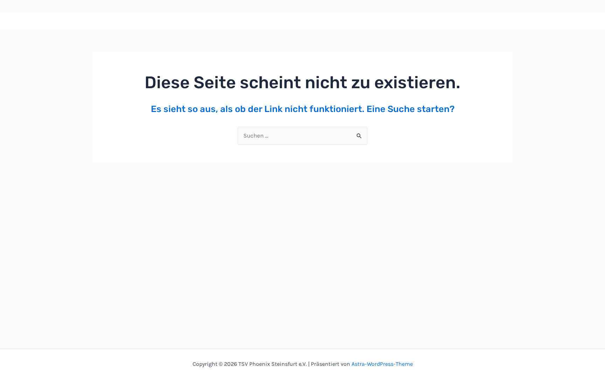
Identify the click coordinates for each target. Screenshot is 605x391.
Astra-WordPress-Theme (382, 364)
